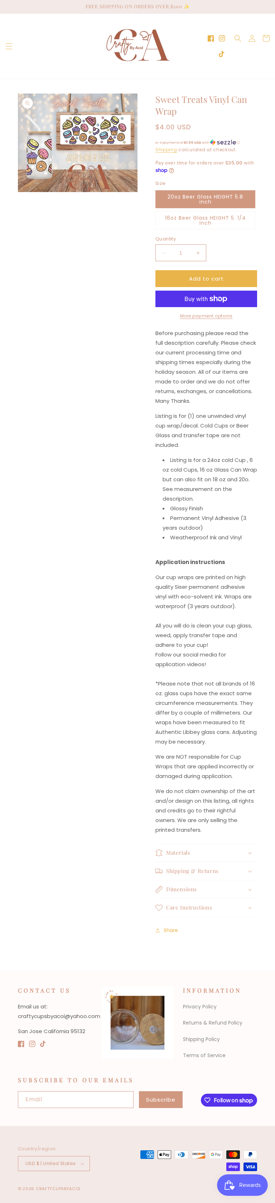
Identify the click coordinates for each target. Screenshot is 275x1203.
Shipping (166, 150)
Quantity (165, 238)
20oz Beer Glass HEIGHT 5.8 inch (205, 199)
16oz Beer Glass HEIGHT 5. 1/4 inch (205, 220)
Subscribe (160, 1099)
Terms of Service (204, 1055)
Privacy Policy (200, 1006)
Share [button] (171, 930)
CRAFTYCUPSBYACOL (58, 1189)
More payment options (206, 316)
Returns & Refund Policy (212, 1022)
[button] (9, 46)
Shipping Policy (201, 1039)
